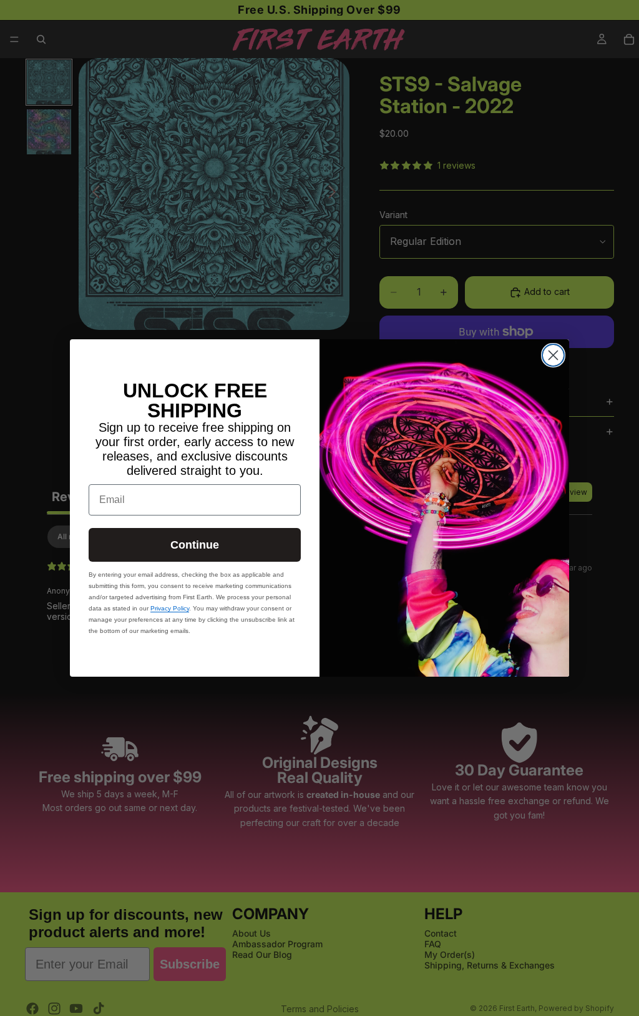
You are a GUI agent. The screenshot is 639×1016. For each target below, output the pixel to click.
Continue (194, 545)
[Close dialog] (553, 355)
